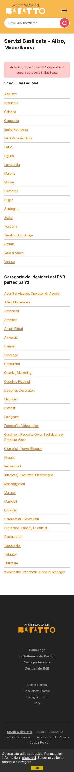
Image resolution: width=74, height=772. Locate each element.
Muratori (10, 493)
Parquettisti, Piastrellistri (21, 519)
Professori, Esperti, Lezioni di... (26, 528)
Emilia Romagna (16, 129)
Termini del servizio (18, 737)
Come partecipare (37, 662)
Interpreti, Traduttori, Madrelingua (28, 475)
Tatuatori (10, 554)
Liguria (9, 156)
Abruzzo (10, 94)
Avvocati (10, 337)
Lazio (8, 147)
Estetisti (10, 408)
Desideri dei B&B (37, 668)
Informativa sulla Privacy (53, 737)
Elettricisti (11, 399)
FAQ (37, 703)
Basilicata (11, 103)
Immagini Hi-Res (37, 697)
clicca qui (29, 758)
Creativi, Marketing (17, 373)
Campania (11, 120)
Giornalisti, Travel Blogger (23, 448)
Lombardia (12, 165)
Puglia (8, 200)
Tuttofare (11, 563)
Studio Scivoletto (19, 731)
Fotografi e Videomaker (21, 426)
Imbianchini (12, 466)
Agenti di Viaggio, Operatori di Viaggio (32, 293)
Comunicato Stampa (37, 691)
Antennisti (11, 311)
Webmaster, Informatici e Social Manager (34, 572)
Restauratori (13, 537)
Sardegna (11, 209)
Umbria (9, 244)
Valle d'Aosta (14, 253)
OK (37, 768)
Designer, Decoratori (19, 390)
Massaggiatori (14, 484)
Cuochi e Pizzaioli (17, 381)
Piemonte (11, 191)
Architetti (10, 320)
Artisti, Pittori (13, 329)
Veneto (9, 262)
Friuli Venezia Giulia (18, 138)
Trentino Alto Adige (18, 235)
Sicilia (8, 217)
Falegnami (11, 417)
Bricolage (11, 355)
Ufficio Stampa (37, 685)
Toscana (10, 226)
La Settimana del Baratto (37, 656)
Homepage (37, 650)
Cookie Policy (39, 742)
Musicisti (10, 501)
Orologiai (10, 510)
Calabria (10, 112)
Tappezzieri (12, 545)
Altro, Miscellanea (17, 302)
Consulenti (12, 364)
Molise (9, 182)
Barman (10, 346)
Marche (9, 173)
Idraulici (9, 457)
